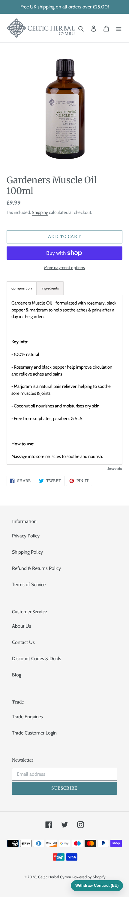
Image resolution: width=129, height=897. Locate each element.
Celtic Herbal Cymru (54, 876)
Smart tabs (114, 468)
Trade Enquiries (27, 716)
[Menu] (118, 28)
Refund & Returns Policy (36, 568)
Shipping (40, 212)
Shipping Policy (27, 552)
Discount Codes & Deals (36, 658)
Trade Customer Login (34, 733)
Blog (16, 675)
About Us (21, 626)
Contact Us (23, 642)
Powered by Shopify (89, 876)
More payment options (64, 267)
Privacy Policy (26, 536)
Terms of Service (29, 584)
